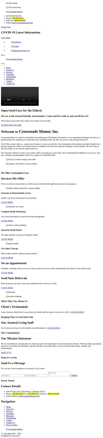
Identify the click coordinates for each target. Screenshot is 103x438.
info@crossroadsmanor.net (22, 23)
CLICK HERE (7, 202)
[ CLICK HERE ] (77, 312)
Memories (10, 79)
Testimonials (11, 77)
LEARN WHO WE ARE (11, 125)
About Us (10, 70)
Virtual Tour (6, 27)
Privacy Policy (12, 425)
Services (9, 72)
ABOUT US (6, 353)
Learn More (5, 38)
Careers (9, 81)
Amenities (10, 75)
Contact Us (10, 84)
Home (8, 68)
